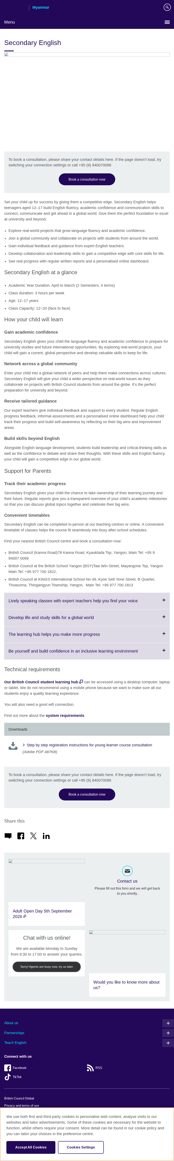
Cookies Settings (81, 1147)
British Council (15, 8)
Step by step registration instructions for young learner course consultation (89, 745)
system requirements (65, 715)
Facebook (20, 1068)
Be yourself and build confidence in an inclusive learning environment (83, 654)
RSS (98, 1068)
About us (11, 1023)
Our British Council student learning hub (41, 682)
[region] (87, 1134)
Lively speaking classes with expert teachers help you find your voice (83, 603)
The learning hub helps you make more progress (64, 637)
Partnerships (14, 1033)
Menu (9, 22)
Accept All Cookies (30, 1147)
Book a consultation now (87, 179)
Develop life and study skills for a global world (61, 620)
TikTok (17, 1077)
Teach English (15, 1043)
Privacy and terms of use (21, 1105)
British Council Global (19, 1098)
